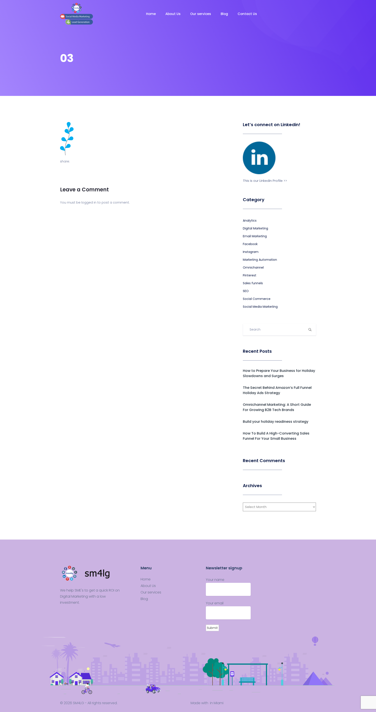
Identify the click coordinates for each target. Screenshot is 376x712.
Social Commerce (256, 299)
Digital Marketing (255, 228)
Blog (225, 14)
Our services (201, 14)
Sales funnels (253, 283)
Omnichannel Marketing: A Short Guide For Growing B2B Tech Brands (277, 407)
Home (151, 14)
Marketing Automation (260, 259)
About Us (173, 14)
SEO (246, 291)
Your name (215, 579)
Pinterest (249, 275)
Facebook (250, 244)
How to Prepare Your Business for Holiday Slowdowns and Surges (279, 373)
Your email (214, 603)
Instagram (250, 252)
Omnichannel (253, 267)
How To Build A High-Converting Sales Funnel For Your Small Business (276, 436)
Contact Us (248, 14)
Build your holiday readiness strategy (275, 421)
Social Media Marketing (260, 306)
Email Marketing (255, 236)
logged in (88, 202)
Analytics (250, 220)
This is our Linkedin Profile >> (265, 180)
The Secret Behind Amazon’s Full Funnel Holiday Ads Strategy (277, 390)
